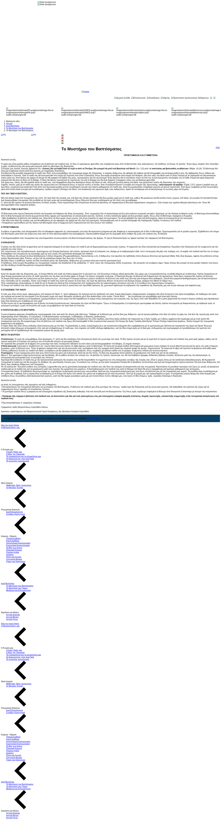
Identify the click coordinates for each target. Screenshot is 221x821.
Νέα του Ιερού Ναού (10, 425)
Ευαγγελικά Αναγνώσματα (18, 545)
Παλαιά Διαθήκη (13, 538)
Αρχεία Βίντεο (12, 617)
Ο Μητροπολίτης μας (10, 427)
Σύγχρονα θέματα (14, 559)
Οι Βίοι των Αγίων (14, 548)
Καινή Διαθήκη (12, 541)
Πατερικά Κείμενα (14, 550)
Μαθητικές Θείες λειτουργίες (18, 485)
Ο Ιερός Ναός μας (14, 452)
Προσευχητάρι (12, 552)
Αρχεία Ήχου (12, 619)
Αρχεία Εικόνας (13, 615)
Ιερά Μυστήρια (7, 583)
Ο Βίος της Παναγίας (15, 454)
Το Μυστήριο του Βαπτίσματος (20, 586)
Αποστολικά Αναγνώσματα (18, 543)
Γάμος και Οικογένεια (15, 561)
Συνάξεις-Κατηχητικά (15, 514)
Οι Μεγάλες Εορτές (14, 488)
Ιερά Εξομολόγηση (14, 512)
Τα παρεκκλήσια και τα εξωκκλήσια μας (23, 456)
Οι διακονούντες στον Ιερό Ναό (20, 459)
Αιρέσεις (10, 555)
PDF (218, 148)
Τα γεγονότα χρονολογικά (17, 461)
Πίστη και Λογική (13, 557)
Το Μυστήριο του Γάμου (16, 588)
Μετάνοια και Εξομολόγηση (18, 590)
